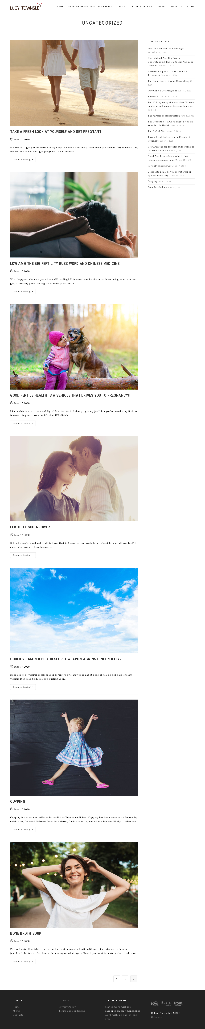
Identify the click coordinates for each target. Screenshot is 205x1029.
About (16, 1010)
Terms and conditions (72, 1010)
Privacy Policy (67, 1006)
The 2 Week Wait (157, 131)
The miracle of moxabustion (164, 115)
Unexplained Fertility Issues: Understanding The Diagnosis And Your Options (170, 62)
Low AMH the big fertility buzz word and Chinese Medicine (65, 263)
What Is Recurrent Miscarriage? (166, 48)
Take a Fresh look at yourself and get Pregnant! (56, 131)
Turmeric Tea (155, 96)
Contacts (18, 1014)
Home (16, 1006)
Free (108, 1018)
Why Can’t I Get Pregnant (162, 90)
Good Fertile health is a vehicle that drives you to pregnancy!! (70, 395)
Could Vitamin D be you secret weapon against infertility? (65, 659)
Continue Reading (24, 160)
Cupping (17, 801)
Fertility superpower (30, 527)
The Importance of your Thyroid (166, 81)
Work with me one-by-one (121, 1014)
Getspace (156, 1017)
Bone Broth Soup (25, 933)
